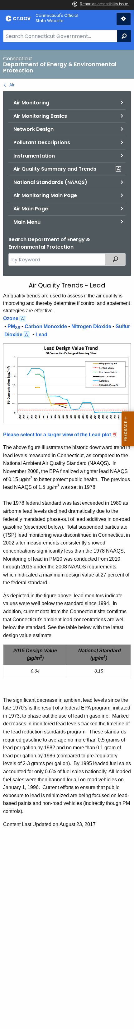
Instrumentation (34, 155)
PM (13, 326)
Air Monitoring (31, 102)
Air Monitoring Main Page (45, 195)
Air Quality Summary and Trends (54, 168)
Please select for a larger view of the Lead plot (57, 434)
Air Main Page (30, 208)
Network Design (33, 129)
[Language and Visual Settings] (124, 19)
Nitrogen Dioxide (91, 326)
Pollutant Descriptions (41, 142)
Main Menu (27, 222)
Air (11, 85)
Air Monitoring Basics (40, 116)
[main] (67, 539)
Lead (41, 334)
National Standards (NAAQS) (50, 182)
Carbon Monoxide (46, 326)
